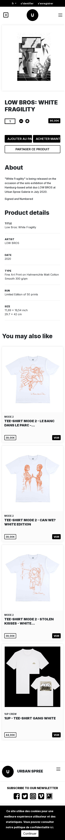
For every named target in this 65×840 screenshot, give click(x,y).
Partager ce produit (33, 149)
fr (13, 3)
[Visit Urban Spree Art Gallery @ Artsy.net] (49, 796)
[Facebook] (17, 796)
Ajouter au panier (20, 139)
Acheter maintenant (48, 139)
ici (51, 827)
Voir (56, 437)
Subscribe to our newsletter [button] (32, 788)
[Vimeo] (41, 796)
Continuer (29, 833)
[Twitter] (25, 796)
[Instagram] (33, 796)
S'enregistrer (45, 3)
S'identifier (27, 3)
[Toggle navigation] (60, 15)
